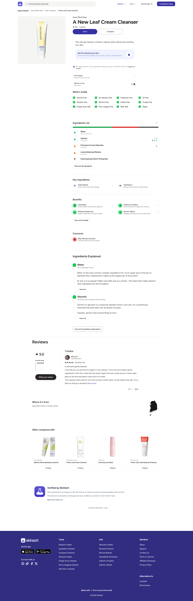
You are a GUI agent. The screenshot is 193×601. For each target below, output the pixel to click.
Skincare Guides (106, 545)
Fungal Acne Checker (68, 561)
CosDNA (143, 581)
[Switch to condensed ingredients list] (156, 123)
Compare (110, 31)
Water (80, 264)
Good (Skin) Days (37, 10)
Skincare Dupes (65, 557)
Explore (120, 4)
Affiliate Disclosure (147, 561)
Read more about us (55, 500)
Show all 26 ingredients (83, 166)
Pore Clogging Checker (69, 565)
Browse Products (106, 549)
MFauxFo (74, 357)
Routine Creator (65, 545)
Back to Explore (23, 10)
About (142, 545)
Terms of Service (147, 557)
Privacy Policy (146, 565)
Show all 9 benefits (81, 220)
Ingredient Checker (67, 549)
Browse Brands (105, 553)
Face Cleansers (50, 10)
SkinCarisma (145, 585)
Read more (83, 289)
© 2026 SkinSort (96, 595)
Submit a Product (106, 561)
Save (85, 31)
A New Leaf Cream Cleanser (68, 10)
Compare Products (67, 553)
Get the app (145, 4)
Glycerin (81, 296)
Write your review (46, 377)
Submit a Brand (105, 565)
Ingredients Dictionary (108, 557)
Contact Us (144, 553)
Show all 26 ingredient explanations (88, 329)
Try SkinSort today (166, 4)
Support (143, 549)
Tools (132, 4)
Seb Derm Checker (67, 569)
